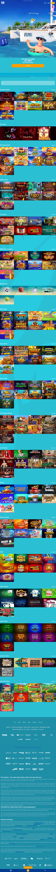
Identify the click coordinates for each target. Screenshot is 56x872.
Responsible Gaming (45, 727)
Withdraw (24, 722)
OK (31, 867)
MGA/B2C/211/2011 (37, 824)
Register (28, 65)
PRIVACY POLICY (35, 727)
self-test (14, 836)
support (29, 722)
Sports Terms (27, 727)
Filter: (3, 82)
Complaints (34, 722)
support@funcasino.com (39, 822)
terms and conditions (17, 727)
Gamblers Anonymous (19, 825)
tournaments (34, 729)
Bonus (28, 729)
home (15, 722)
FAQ (25, 729)
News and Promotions (17, 729)
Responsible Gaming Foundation (31, 825)
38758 (34, 828)
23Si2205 (51, 833)
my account (40, 722)
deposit (19, 722)
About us (8, 727)
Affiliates (41, 729)
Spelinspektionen (12, 843)
